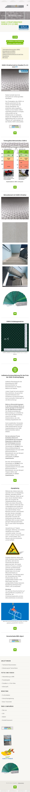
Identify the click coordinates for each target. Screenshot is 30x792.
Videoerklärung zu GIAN (8, 676)
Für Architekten (6, 695)
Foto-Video (13, 683)
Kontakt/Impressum (7, 720)
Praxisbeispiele (6, 680)
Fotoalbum (5, 683)
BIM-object (5, 57)
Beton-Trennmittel (7, 701)
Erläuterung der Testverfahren (10, 668)
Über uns (4, 710)
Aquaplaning (5, 56)
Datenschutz (21, 783)
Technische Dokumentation (9, 664)
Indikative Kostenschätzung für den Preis (12, 54)
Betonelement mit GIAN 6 (8, 51)
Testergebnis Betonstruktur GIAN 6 (11, 49)
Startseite (3, 15)
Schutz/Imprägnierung (8, 698)
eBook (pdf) (5, 686)
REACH (4, 717)
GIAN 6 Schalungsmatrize (8, 52)
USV (3, 713)
